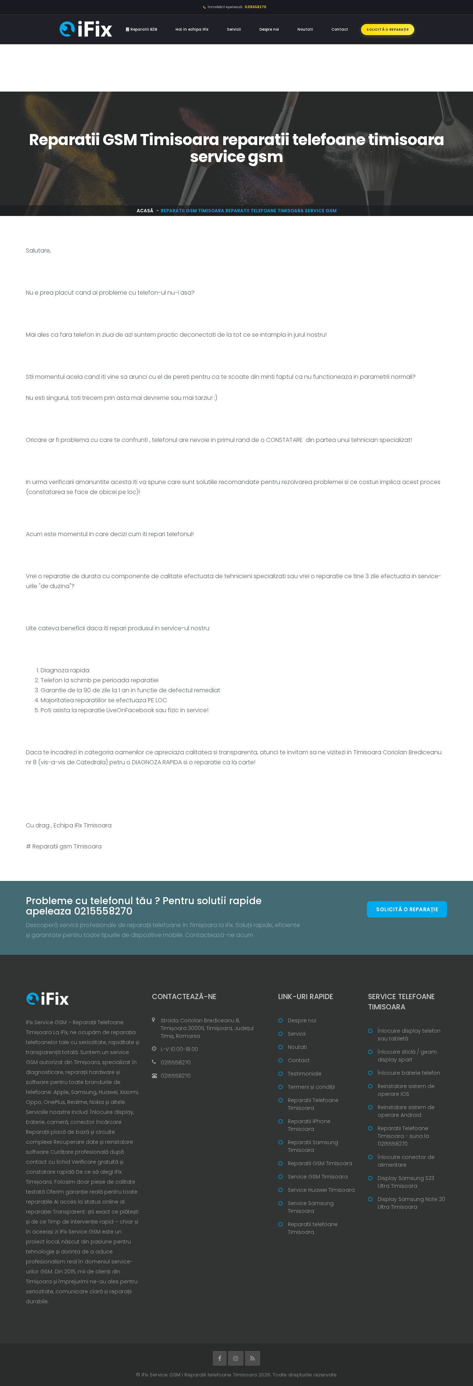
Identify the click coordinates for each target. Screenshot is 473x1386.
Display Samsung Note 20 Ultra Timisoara (411, 1203)
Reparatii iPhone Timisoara (309, 1125)
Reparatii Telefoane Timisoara (313, 1104)
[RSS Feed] (252, 1358)
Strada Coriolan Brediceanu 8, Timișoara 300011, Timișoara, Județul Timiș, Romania (207, 1028)
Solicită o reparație (388, 29)
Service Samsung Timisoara (311, 1207)
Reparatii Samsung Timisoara (313, 1146)
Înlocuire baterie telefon (409, 1073)
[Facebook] (220, 1358)
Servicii (234, 29)
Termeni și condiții (311, 1087)
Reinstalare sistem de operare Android (406, 1111)
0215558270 (176, 1062)
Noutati (305, 29)
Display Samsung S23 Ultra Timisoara (406, 1182)
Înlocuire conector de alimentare (406, 1161)
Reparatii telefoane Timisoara (313, 1228)
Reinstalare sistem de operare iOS (406, 1090)
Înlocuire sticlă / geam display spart (407, 1055)
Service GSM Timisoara (318, 1176)
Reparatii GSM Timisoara (320, 1163)
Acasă (145, 210)
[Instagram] (236, 1358)
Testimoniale (304, 1073)
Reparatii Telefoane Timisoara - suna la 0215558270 (403, 1136)
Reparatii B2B (143, 29)
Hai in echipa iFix (192, 29)
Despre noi (269, 29)
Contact (339, 29)
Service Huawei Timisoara (321, 1190)
